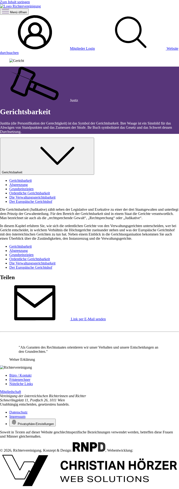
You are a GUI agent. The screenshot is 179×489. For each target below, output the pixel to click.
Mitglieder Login (82, 48)
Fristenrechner (19, 380)
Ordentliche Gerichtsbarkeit (29, 193)
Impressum (17, 416)
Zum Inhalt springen (15, 2)
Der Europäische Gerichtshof (30, 201)
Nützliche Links (21, 384)
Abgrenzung (18, 185)
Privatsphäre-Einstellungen (35, 424)
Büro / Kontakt (20, 375)
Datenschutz (18, 412)
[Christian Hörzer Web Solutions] (89, 487)
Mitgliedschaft (10, 392)
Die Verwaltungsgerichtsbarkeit (32, 197)
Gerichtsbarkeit (12, 172)
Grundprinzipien (21, 189)
